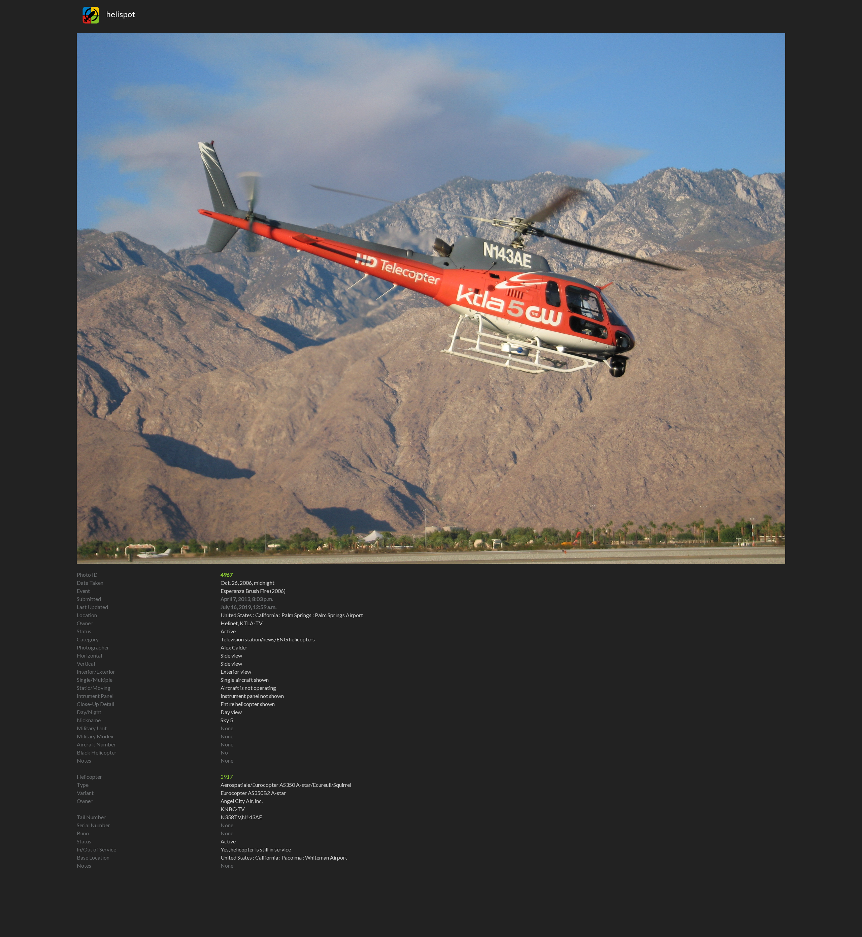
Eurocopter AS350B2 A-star (253, 793)
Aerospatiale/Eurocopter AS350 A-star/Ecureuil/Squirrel (286, 784)
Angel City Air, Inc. (242, 801)
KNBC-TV (233, 809)
